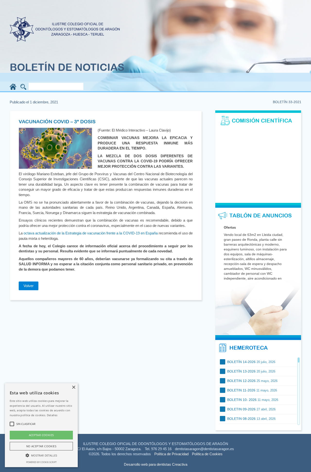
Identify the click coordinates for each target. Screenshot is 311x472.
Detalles (52, 415)
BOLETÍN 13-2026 (250, 371)
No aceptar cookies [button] (41, 446)
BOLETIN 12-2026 (251, 381)
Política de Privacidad (171, 454)
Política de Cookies (207, 454)
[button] (41, 455)
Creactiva (179, 464)
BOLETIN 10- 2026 (252, 400)
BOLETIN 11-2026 (251, 390)
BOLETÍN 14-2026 (250, 362)
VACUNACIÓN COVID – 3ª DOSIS (57, 121)
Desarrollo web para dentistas (147, 464)
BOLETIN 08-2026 (251, 419)
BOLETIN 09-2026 (251, 409)
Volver (29, 286)
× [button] (73, 387)
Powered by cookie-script (41, 462)
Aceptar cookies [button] (41, 435)
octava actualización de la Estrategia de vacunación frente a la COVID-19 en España (91, 233)
